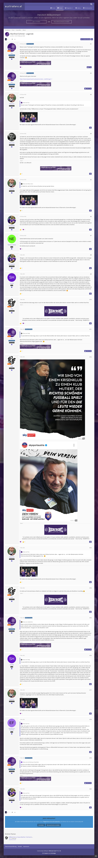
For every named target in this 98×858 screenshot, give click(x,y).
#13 (91, 548)
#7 (91, 235)
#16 (91, 655)
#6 (91, 216)
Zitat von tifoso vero (28, 184)
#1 (91, 44)
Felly (10, 838)
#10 (91, 299)
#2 (91, 73)
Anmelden (41, 825)
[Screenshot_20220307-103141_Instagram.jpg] (49, 481)
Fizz (13, 36)
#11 (91, 329)
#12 (91, 357)
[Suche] (91, 4)
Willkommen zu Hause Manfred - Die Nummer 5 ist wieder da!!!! (25, 837)
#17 (91, 690)
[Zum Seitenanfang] (95, 856)
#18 (91, 719)
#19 (91, 758)
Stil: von (49, 853)
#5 (91, 179)
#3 (91, 94)
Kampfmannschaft (12, 839)
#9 (91, 274)
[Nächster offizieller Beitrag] (90, 67)
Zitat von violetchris (28, 622)
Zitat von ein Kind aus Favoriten (31, 762)
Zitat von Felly (26, 333)
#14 (91, 588)
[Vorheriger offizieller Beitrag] (88, 89)
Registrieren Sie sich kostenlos (51, 821)
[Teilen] (92, 39)
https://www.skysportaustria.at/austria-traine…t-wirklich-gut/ (35, 79)
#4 (91, 133)
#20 (91, 789)
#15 (91, 618)
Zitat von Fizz (26, 102)
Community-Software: (49, 851)
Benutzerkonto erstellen (53, 825)
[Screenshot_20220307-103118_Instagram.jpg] (52, 399)
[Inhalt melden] (88, 67)
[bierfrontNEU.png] (55, 311)
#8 (91, 255)
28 (12, 39)
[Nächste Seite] (15, 39)
